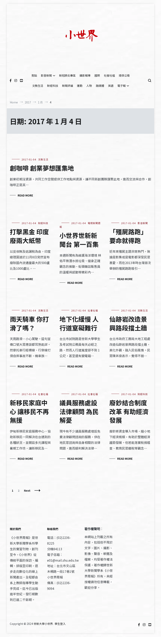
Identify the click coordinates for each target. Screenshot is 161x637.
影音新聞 (46, 75)
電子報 (121, 86)
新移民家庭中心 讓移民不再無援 (29, 411)
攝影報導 (85, 75)
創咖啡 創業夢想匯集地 (42, 167)
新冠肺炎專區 (67, 75)
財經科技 (52, 86)
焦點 (34, 75)
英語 (110, 86)
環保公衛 (124, 75)
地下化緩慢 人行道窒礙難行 (79, 323)
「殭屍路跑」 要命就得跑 (128, 236)
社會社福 (109, 75)
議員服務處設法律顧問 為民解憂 (79, 411)
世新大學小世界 (43, 624)
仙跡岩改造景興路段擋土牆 (128, 323)
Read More (25, 195)
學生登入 (60, 624)
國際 (97, 75)
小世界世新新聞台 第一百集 (79, 240)
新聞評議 (67, 86)
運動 (79, 86)
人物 (89, 86)
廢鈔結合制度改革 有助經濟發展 (128, 411)
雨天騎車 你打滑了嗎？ (29, 323)
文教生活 (37, 86)
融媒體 (100, 86)
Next (27, 490)
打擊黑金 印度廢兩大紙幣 (29, 236)
